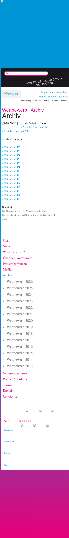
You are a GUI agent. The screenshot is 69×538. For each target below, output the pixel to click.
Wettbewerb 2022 (20, 307)
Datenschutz (61, 92)
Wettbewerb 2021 (20, 313)
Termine (8, 385)
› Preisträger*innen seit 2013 (15, 131)
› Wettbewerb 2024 (11, 155)
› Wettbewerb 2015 (11, 191)
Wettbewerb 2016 (20, 346)
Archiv (7, 275)
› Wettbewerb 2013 (11, 199)
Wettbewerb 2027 (15, 252)
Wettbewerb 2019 (20, 326)
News (6, 246)
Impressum (47, 92)
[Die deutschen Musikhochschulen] (34, 426)
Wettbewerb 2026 (20, 281)
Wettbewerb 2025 (20, 287)
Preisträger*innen (15, 263)
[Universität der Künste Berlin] (47, 426)
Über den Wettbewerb (17, 258)
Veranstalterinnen (15, 373)
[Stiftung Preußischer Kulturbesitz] (22, 426)
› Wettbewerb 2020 (11, 171)
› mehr (5, 219)
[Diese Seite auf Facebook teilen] (31, 411)
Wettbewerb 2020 (20, 320)
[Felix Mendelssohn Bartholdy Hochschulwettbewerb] (35, 16)
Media (7, 269)
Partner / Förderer (48, 96)
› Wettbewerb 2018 (11, 179)
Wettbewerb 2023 (20, 300)
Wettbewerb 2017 (20, 339)
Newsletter (10, 396)
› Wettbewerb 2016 (11, 187)
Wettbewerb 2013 (20, 365)
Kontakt (63, 96)
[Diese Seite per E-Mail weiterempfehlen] (57, 411)
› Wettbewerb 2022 (11, 163)
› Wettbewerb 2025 (11, 151)
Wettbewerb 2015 (20, 352)
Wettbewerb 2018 (20, 333)
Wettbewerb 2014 (20, 359)
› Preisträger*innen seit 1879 (34, 127)
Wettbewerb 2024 (20, 294)
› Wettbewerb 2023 (11, 159)
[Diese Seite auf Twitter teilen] (44, 411)
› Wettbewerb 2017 (11, 183)
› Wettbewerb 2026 (11, 147)
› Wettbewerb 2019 (11, 175)
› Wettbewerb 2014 (11, 195)
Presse (6, 464)
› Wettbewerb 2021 (11, 167)
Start (6, 240)
